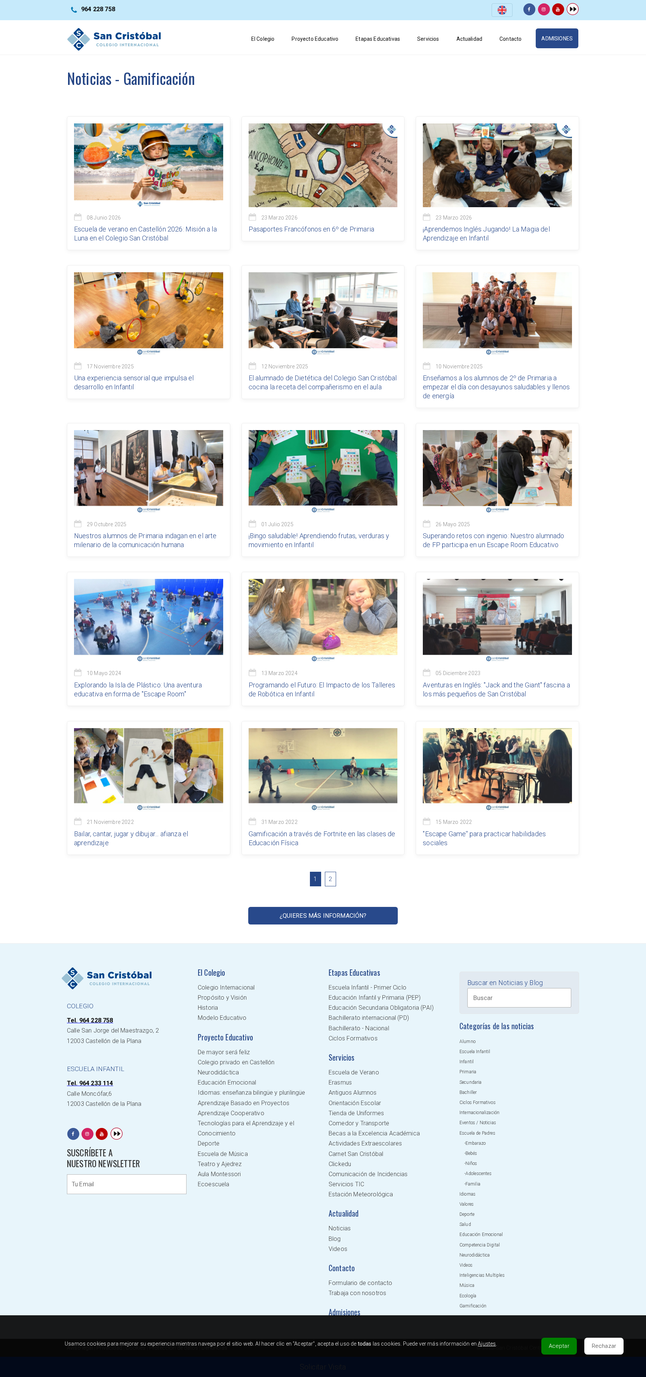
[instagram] (544, 9)
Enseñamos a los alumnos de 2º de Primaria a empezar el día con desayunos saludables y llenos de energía (496, 387)
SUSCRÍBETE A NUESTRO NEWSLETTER (103, 1158)
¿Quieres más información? (323, 915)
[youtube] (558, 9)
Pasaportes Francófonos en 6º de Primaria (311, 229)
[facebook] (529, 9)
